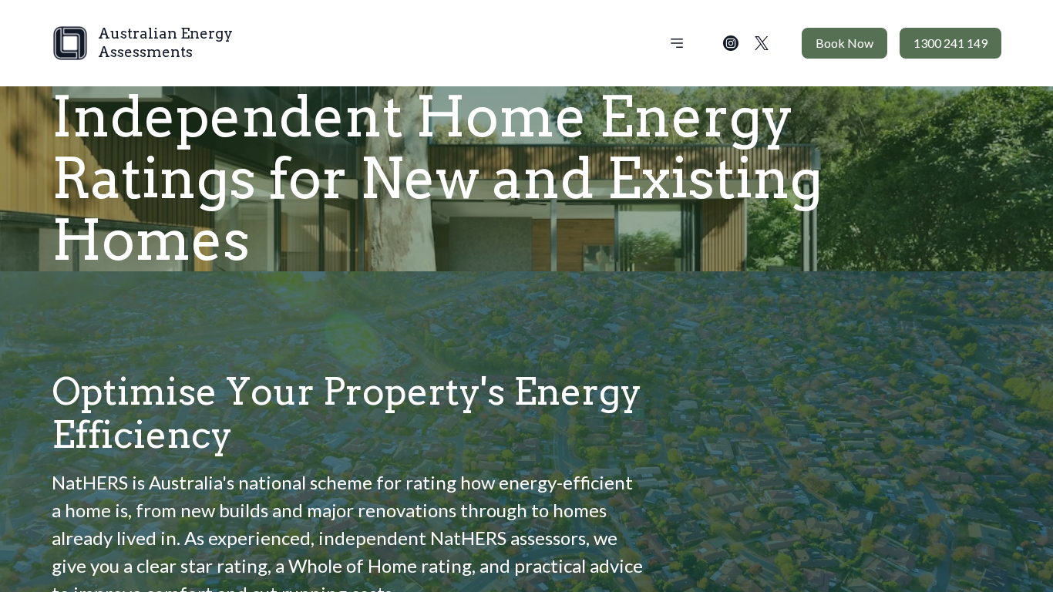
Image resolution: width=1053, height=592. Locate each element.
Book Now (844, 42)
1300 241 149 (950, 42)
